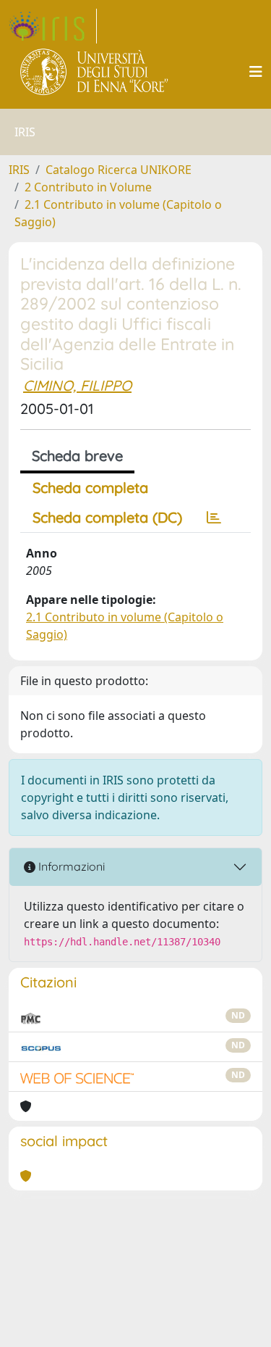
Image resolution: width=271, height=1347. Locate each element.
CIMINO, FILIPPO (77, 385)
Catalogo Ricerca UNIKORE (119, 170)
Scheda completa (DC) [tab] (107, 517)
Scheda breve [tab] (77, 456)
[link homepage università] (95, 71)
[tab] (213, 517)
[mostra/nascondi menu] (255, 72)
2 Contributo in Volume (88, 187)
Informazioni (70, 866)
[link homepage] (53, 26)
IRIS (19, 170)
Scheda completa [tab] (90, 487)
